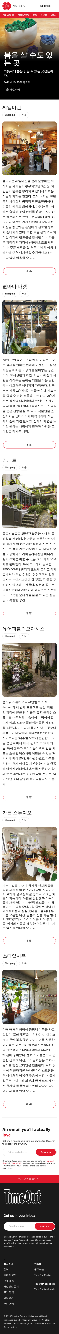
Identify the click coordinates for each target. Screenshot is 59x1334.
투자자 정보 (10, 1275)
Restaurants (23, 15)
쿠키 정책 (9, 1292)
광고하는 (39, 1270)
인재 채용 (9, 1281)
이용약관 (8, 1298)
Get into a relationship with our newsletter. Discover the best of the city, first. (28, 1142)
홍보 (6, 1270)
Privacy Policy (16, 1164)
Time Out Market (42, 1275)
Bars (35, 15)
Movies (44, 15)
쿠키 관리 (9, 1304)
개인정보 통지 (11, 1287)
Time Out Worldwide (44, 1289)
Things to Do (8, 15)
